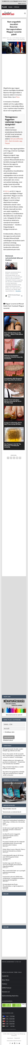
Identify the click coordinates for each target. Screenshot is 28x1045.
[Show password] (22, 728)
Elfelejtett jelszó (8, 740)
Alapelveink (17, 1038)
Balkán (17, 37)
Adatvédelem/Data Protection (14, 1040)
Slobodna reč (6, 991)
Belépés (10, 7)
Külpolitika (9, 39)
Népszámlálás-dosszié (9, 808)
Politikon (4, 984)
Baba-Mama (5, 980)
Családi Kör (5, 976)
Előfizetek (16, 7)
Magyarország (16, 39)
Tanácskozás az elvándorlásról (12, 812)
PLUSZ (4, 7)
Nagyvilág (22, 39)
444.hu (7, 191)
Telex (18, 97)
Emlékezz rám (9, 732)
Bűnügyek (22, 37)
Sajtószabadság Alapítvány (10, 995)
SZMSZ (4, 37)
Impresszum (10, 1038)
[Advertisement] (14, 71)
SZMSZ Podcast (6, 988)
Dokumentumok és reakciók (14, 714)
